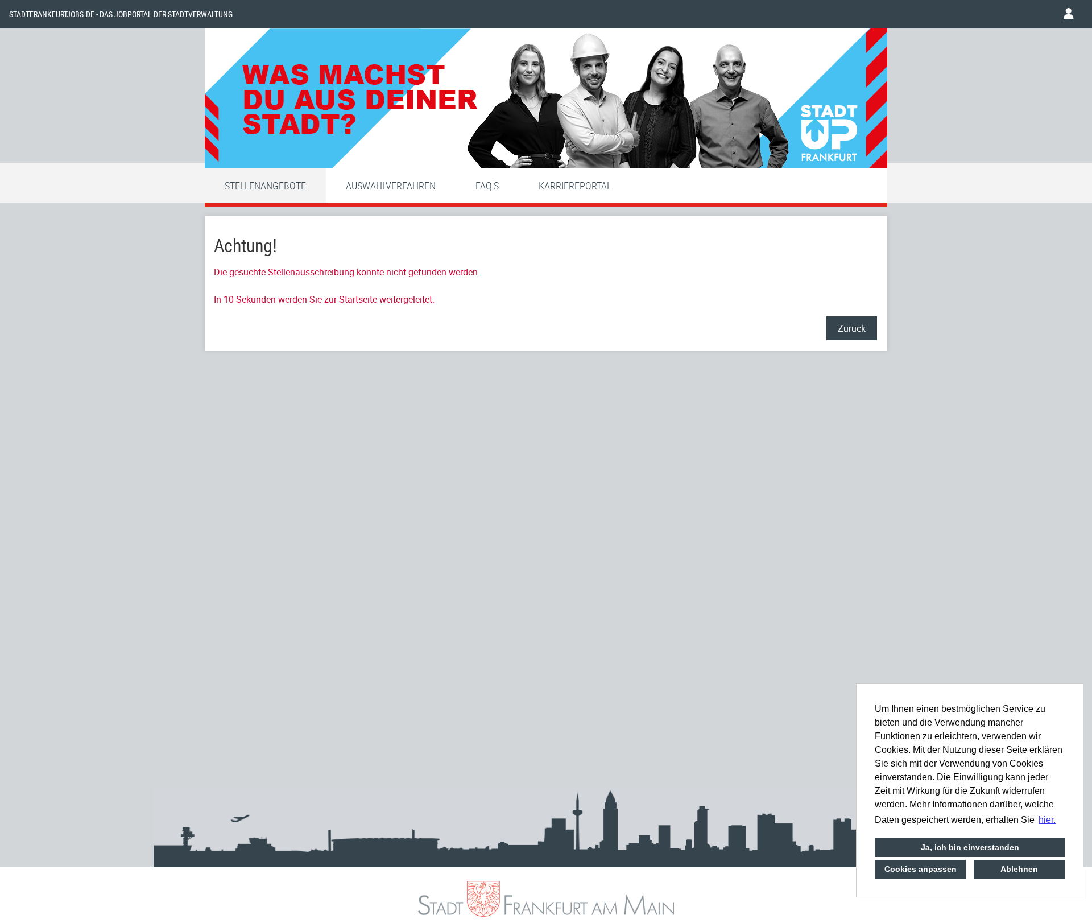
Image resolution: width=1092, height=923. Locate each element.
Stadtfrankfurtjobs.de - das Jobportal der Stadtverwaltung (121, 14)
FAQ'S (487, 185)
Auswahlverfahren (391, 185)
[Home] (546, 101)
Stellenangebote (265, 185)
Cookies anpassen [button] (920, 868)
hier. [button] (1047, 820)
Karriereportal (575, 185)
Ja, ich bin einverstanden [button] (970, 847)
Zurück (852, 328)
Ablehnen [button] (1019, 868)
